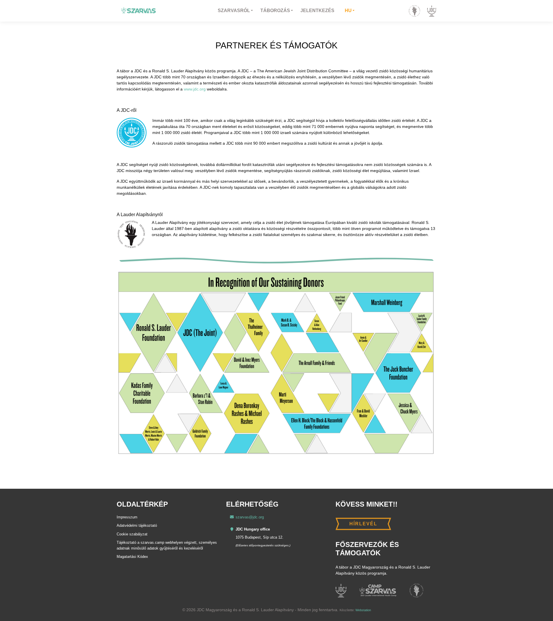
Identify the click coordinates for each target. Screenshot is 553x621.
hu (348, 10)
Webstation (363, 610)
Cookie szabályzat (132, 534)
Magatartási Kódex (132, 556)
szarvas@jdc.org (250, 517)
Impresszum (127, 517)
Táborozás (275, 10)
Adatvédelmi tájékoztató (137, 525)
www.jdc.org (195, 89)
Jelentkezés (317, 10)
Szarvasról (234, 10)
